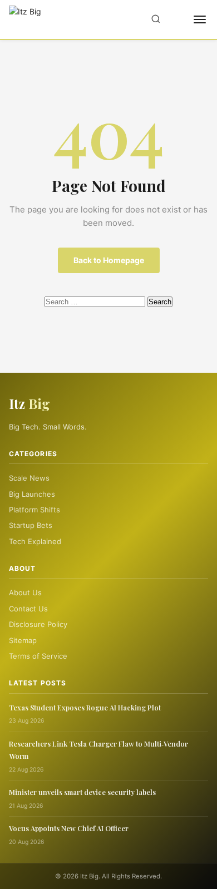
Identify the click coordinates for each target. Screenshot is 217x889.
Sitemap (23, 640)
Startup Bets (30, 525)
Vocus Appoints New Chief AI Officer (69, 828)
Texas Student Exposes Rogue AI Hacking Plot (85, 707)
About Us (25, 592)
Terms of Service (38, 655)
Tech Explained (35, 541)
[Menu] (199, 19)
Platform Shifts (34, 509)
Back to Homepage (108, 260)
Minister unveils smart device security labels (82, 792)
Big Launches (32, 494)
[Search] (155, 20)
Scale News (29, 477)
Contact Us (28, 608)
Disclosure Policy (38, 624)
